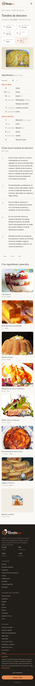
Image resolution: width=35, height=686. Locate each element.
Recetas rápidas (7, 630)
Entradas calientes (7, 567)
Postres (4, 564)
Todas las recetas (7, 627)
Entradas (4, 581)
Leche (18, 112)
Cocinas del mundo (10, 593)
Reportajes (5, 636)
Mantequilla (20, 100)
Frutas (12, 256)
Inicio (3, 10)
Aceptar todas (17, 677)
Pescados (5, 587)
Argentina (5, 599)
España (4, 602)
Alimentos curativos (8, 644)
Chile (19, 256)
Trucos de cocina (7, 641)
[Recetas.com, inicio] (8, 3)
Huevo (18, 88)
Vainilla (18, 136)
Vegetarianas (6, 578)
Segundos (5, 570)
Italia (3, 604)
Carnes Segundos (7, 584)
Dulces (8, 10)
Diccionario (5, 650)
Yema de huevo (21, 140)
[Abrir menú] (31, 4)
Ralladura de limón (22, 104)
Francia (4, 607)
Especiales (5, 639)
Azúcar (18, 96)
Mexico (4, 610)
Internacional (6, 596)
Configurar (17, 682)
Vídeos (4, 653)
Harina (18, 92)
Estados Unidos (7, 616)
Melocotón (19, 120)
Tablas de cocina (7, 647)
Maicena (18, 128)
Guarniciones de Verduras (10, 573)
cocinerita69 (13, 19)
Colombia (5, 613)
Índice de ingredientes (9, 633)
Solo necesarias (17, 672)
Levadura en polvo (22, 108)
